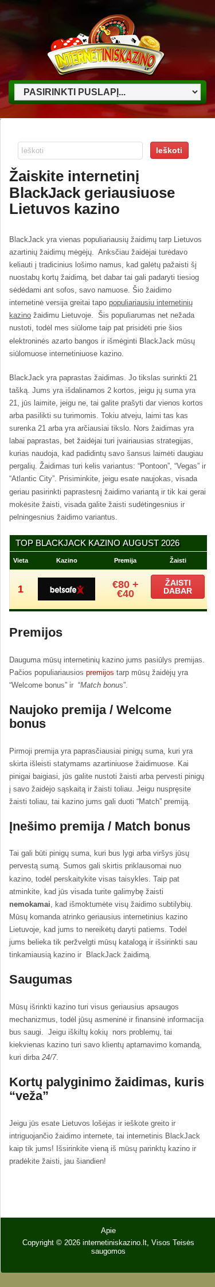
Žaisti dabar (177, 586)
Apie (108, 1230)
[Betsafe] (66, 597)
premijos (101, 672)
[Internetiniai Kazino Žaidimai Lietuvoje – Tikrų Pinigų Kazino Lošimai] (104, 75)
